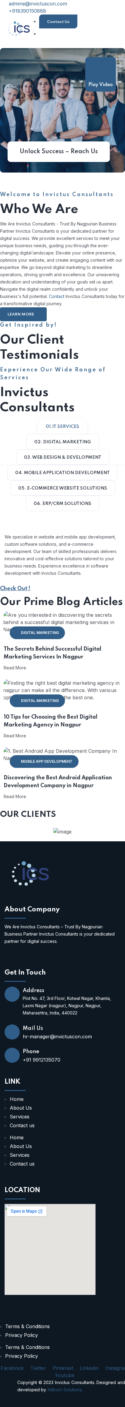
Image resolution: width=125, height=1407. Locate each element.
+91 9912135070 (41, 1060)
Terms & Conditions (27, 1326)
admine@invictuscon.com (37, 4)
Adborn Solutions (64, 1389)
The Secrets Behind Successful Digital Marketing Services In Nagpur (52, 653)
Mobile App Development (47, 761)
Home (17, 1099)
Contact (56, 296)
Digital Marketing (40, 632)
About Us (21, 1108)
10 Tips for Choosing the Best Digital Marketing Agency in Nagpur (50, 721)
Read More (15, 667)
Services (19, 1117)
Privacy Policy (21, 1335)
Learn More (21, 314)
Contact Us (58, 22)
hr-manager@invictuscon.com (57, 1036)
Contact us (22, 1125)
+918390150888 (26, 11)
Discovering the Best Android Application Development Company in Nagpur (58, 781)
